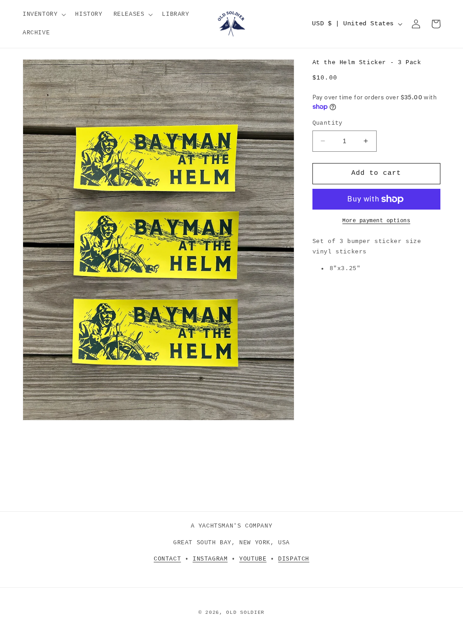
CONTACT (167, 559)
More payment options (376, 221)
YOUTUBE (252, 559)
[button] (43, 14)
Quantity (327, 123)
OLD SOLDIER (245, 612)
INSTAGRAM (210, 559)
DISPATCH (293, 559)
